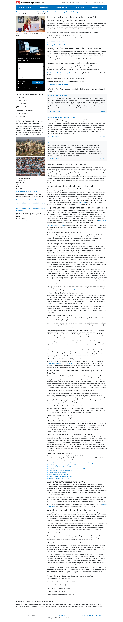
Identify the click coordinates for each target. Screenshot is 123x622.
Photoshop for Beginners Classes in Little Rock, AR (63, 467)
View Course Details (54, 111)
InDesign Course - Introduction (57, 41)
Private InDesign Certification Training (29, 191)
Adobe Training (79, 7)
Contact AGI (82, 202)
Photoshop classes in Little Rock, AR (59, 472)
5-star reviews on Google (28, 221)
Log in (90, 2)
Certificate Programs (61, 7)
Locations (77, 2)
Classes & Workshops (25, 7)
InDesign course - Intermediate (57, 43)
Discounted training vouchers (55, 225)
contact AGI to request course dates (59, 84)
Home (18, 12)
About (68, 2)
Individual (22, 81)
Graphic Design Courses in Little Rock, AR (60, 470)
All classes (83, 2)
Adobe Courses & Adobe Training (31, 12)
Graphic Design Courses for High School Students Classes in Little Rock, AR (70, 469)
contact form (102, 220)
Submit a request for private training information (61, 73)
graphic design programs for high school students (61, 363)
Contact (72, 2)
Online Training (43, 7)
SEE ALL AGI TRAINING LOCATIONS (92, 615)
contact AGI (72, 290)
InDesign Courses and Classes (50, 12)
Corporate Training (97, 7)
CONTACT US (61, 615)
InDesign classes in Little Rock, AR (58, 474)
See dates (102, 111)
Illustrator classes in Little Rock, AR (59, 478)
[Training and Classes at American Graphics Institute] (18, 2)
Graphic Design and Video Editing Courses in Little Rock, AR (65, 465)
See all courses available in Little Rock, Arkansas (30, 200)
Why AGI (63, 2)
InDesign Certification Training (69, 12)
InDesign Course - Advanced (57, 45)
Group (21, 83)
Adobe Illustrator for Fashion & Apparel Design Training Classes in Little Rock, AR (72, 463)
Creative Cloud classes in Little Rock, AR (60, 476)
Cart (87, 2)
